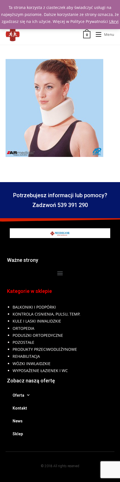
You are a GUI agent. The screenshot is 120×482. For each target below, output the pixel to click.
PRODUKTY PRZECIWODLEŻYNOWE (45, 349)
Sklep (18, 434)
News (18, 421)
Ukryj (114, 21)
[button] (60, 273)
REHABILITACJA (26, 356)
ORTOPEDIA (23, 328)
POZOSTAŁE (23, 342)
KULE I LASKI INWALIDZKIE (37, 321)
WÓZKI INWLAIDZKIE (32, 363)
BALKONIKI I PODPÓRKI (34, 307)
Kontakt (20, 408)
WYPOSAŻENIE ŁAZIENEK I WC (40, 370)
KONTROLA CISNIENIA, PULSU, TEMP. (46, 314)
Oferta (18, 395)
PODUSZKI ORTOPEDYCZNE (38, 335)
